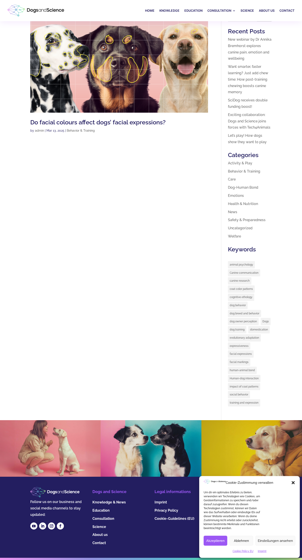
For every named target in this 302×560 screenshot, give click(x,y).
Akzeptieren (215, 541)
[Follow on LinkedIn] (42, 526)
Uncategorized (240, 228)
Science (99, 527)
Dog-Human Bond (243, 187)
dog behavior (238, 305)
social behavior (239, 394)
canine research (240, 280)
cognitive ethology (241, 297)
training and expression (244, 402)
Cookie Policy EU (243, 551)
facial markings (239, 362)
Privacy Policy (166, 510)
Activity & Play (240, 163)
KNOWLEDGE (169, 10)
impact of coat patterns (244, 386)
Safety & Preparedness (247, 220)
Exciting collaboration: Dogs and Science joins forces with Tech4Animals (249, 121)
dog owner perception (243, 321)
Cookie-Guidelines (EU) (174, 518)
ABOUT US (267, 10)
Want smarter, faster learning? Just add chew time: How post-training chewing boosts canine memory (248, 79)
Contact (99, 543)
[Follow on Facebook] (60, 526)
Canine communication (244, 272)
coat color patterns (241, 288)
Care (232, 179)
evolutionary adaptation (244, 337)
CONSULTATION (219, 10)
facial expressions (241, 353)
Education (101, 510)
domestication (259, 329)
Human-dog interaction (244, 378)
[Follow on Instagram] (51, 526)
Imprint (262, 551)
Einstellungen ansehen (275, 541)
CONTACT (286, 10)
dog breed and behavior (244, 313)
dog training (237, 329)
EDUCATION (193, 10)
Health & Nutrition (243, 204)
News (232, 212)
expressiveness (239, 345)
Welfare (234, 236)
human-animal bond (242, 370)
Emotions (236, 196)
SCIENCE (247, 10)
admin (39, 130)
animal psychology (241, 264)
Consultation (103, 518)
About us (100, 535)
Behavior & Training (81, 130)
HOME (150, 10)
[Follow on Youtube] (33, 526)
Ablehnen (241, 541)
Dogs (265, 321)
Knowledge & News (109, 502)
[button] (293, 482)
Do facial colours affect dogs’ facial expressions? (98, 122)
